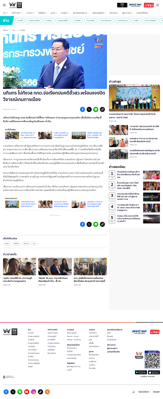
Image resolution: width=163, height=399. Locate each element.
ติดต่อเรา (156, 391)
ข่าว (4, 13)
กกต (34, 243)
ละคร (90, 339)
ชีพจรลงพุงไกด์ (98, 13)
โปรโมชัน (70, 351)
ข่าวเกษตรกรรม (122, 20)
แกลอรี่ (30, 366)
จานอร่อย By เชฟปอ (74, 355)
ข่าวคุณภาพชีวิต (63, 20)
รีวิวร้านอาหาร (72, 348)
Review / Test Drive (74, 339)
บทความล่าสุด (71, 358)
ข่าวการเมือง (90, 20)
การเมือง (22, 30)
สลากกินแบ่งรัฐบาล (80, 13)
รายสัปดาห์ (92, 361)
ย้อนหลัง (110, 336)
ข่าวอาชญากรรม (106, 20)
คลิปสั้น (91, 343)
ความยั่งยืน (51, 339)
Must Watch (52, 353)
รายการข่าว (93, 333)
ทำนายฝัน (92, 368)
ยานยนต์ (64, 13)
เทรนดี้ (69, 370)
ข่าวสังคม (49, 20)
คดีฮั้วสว (16, 243)
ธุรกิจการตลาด (53, 333)
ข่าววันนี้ (20, 20)
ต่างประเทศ (51, 346)
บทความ (92, 358)
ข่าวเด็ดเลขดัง (111, 339)
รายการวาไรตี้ (93, 336)
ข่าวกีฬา (136, 20)
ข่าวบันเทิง (77, 20)
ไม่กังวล (26, 243)
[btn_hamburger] (4, 5)
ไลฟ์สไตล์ (41, 13)
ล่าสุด (109, 333)
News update (72, 333)
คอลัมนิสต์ (51, 350)
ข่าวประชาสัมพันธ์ (150, 20)
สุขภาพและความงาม (73, 366)
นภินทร (7, 243)
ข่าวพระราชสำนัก (34, 20)
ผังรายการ (114, 13)
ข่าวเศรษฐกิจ (52, 336)
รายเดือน (92, 365)
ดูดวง (53, 13)
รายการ (30, 13)
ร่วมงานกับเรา (144, 391)
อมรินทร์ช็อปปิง (142, 13)
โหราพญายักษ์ (94, 355)
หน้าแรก (5, 30)
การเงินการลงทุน (53, 343)
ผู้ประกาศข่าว (127, 13)
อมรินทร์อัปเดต (94, 346)
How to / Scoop (72, 336)
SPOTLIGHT (16, 13)
